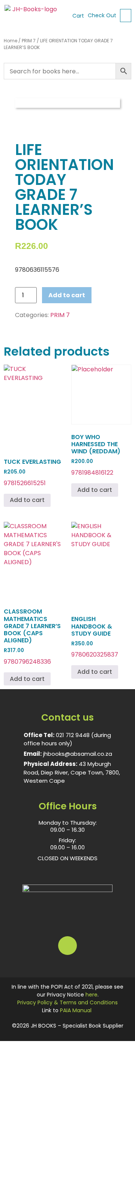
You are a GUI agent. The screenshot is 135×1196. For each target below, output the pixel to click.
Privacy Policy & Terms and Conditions (67, 1002)
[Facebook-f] (67, 945)
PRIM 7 (29, 40)
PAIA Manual (76, 1010)
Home (10, 40)
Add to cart (66, 295)
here (92, 994)
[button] (125, 15)
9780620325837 (94, 637)
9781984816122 (95, 455)
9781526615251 (32, 472)
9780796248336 (32, 636)
